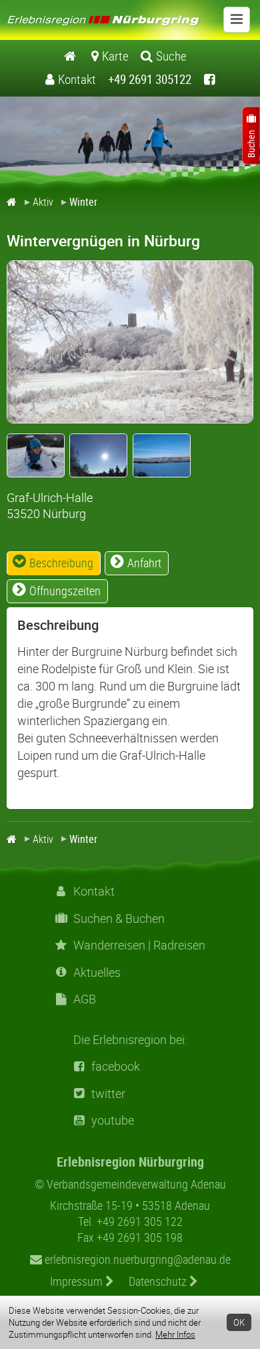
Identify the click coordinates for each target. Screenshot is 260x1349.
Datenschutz (159, 1281)
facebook (115, 1066)
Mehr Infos (175, 1334)
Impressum (77, 1281)
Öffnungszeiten (65, 591)
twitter (108, 1093)
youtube (112, 1120)
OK (239, 1322)
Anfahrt (144, 563)
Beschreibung (61, 563)
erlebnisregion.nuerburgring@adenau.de (136, 1259)
